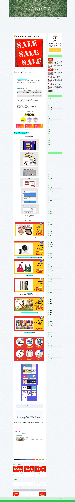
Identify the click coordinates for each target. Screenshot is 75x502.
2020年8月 (50, 332)
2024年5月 (50, 233)
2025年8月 (50, 200)
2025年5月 (50, 207)
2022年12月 (51, 270)
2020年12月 (51, 323)
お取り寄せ (51, 109)
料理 (50, 133)
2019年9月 (50, 356)
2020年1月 (50, 347)
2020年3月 (50, 343)
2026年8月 (50, 174)
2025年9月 (50, 198)
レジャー (50, 127)
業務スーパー (34, 18)
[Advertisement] (37, 26)
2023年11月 (51, 246)
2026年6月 (50, 178)
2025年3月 (50, 211)
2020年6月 (50, 336)
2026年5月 (50, 180)
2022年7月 (50, 281)
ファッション (51, 120)
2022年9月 (50, 277)
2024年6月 (50, 231)
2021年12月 (51, 297)
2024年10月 (51, 222)
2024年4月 (50, 235)
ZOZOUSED (51, 107)
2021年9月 (50, 303)
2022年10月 (51, 275)
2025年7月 (50, 202)
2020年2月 (50, 345)
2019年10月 (51, 354)
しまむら (23, 18)
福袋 (50, 142)
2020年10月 (51, 327)
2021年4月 (50, 314)
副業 (50, 129)
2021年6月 (50, 310)
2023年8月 (50, 253)
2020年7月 (50, 334)
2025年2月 (50, 213)
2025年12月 (51, 191)
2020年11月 (51, 325)
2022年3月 (50, 290)
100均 (19, 18)
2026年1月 (50, 189)
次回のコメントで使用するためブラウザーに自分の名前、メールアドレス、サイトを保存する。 (29, 487)
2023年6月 (50, 257)
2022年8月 (50, 279)
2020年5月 (50, 338)
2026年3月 (50, 185)
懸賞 (50, 131)
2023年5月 (50, 259)
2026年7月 (50, 176)
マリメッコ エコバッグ (29, 275)
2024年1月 (50, 242)
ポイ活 (50, 122)
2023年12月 (51, 244)
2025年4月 (50, 209)
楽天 (50, 140)
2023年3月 (50, 264)
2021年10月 (51, 301)
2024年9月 (50, 224)
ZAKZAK (50, 105)
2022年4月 (50, 288)
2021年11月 (51, 299)
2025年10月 (51, 196)
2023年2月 (50, 266)
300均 (50, 100)
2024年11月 (51, 220)
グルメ (50, 116)
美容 (50, 144)
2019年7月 (50, 360)
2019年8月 (50, 358)
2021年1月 (50, 321)
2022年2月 (50, 292)
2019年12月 (51, 349)
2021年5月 (50, 312)
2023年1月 (50, 268)
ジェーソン (28, 18)
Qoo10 (15, 18)
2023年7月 (50, 255)
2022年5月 (50, 286)
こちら (23, 71)
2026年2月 (50, 187)
